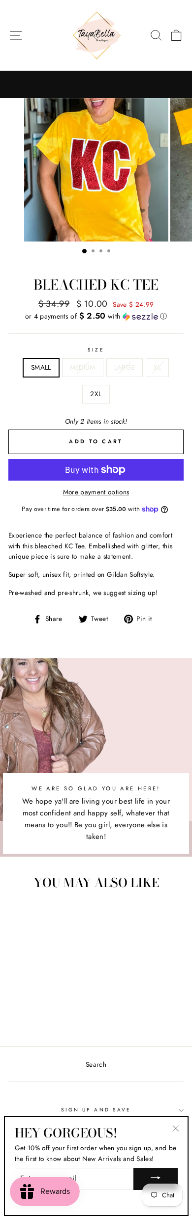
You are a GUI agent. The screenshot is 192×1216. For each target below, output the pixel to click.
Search (96, 1064)
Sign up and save (96, 1109)
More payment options (96, 492)
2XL (95, 394)
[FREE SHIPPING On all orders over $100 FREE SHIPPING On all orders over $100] (96, 84)
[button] (96, 316)
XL (157, 367)
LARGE (124, 367)
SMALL (41, 367)
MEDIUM (83, 367)
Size (96, 349)
